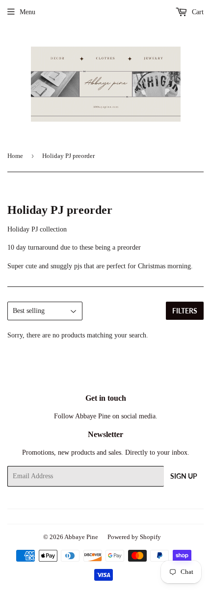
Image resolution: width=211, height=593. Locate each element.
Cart (197, 12)
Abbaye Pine (81, 537)
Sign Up (183, 476)
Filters (184, 311)
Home (15, 155)
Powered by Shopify (134, 537)
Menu (27, 12)
